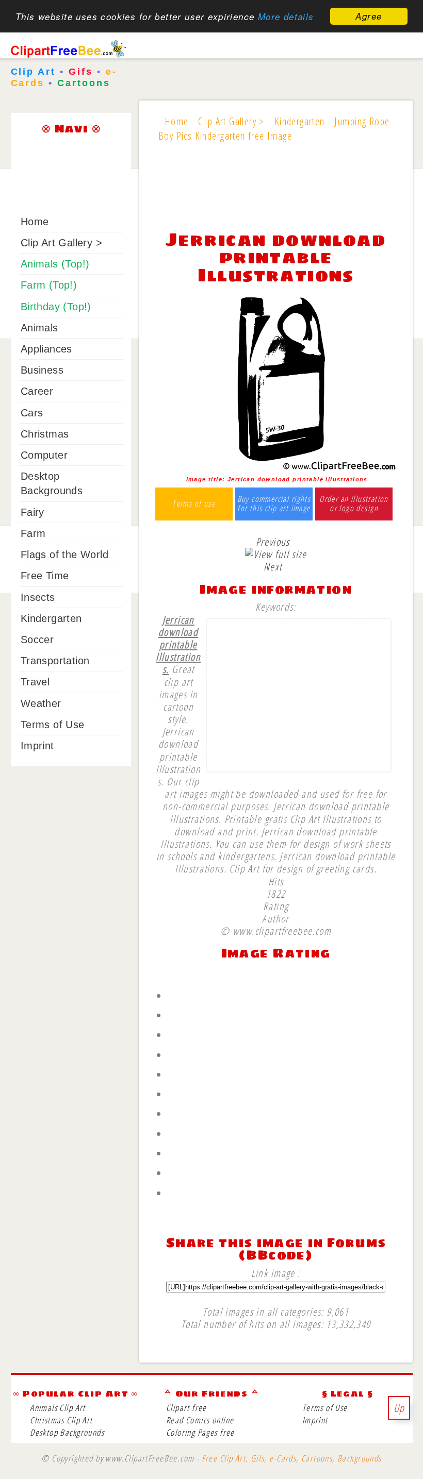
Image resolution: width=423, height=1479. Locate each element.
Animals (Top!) (55, 264)
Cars (32, 412)
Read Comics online (200, 1420)
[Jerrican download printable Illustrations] (275, 467)
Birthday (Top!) (56, 306)
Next (273, 566)
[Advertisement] (275, 193)
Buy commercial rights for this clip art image (274, 504)
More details (286, 16)
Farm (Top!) (49, 285)
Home (35, 221)
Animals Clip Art (58, 1408)
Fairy (32, 512)
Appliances (46, 349)
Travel (35, 681)
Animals (39, 327)
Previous (273, 541)
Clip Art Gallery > (61, 242)
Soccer (37, 639)
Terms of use (193, 504)
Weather (41, 703)
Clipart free (186, 1408)
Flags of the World (64, 554)
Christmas (45, 434)
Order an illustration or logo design (353, 504)
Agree (368, 16)
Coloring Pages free (200, 1432)
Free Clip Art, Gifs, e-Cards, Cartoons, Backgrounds (292, 1458)
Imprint (37, 745)
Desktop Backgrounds (67, 1432)
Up (399, 1408)
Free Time (45, 575)
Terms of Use (53, 724)
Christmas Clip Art (61, 1420)
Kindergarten (51, 618)
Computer (44, 455)
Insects (38, 597)
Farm (33, 533)
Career (37, 391)
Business (42, 370)
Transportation (55, 660)
